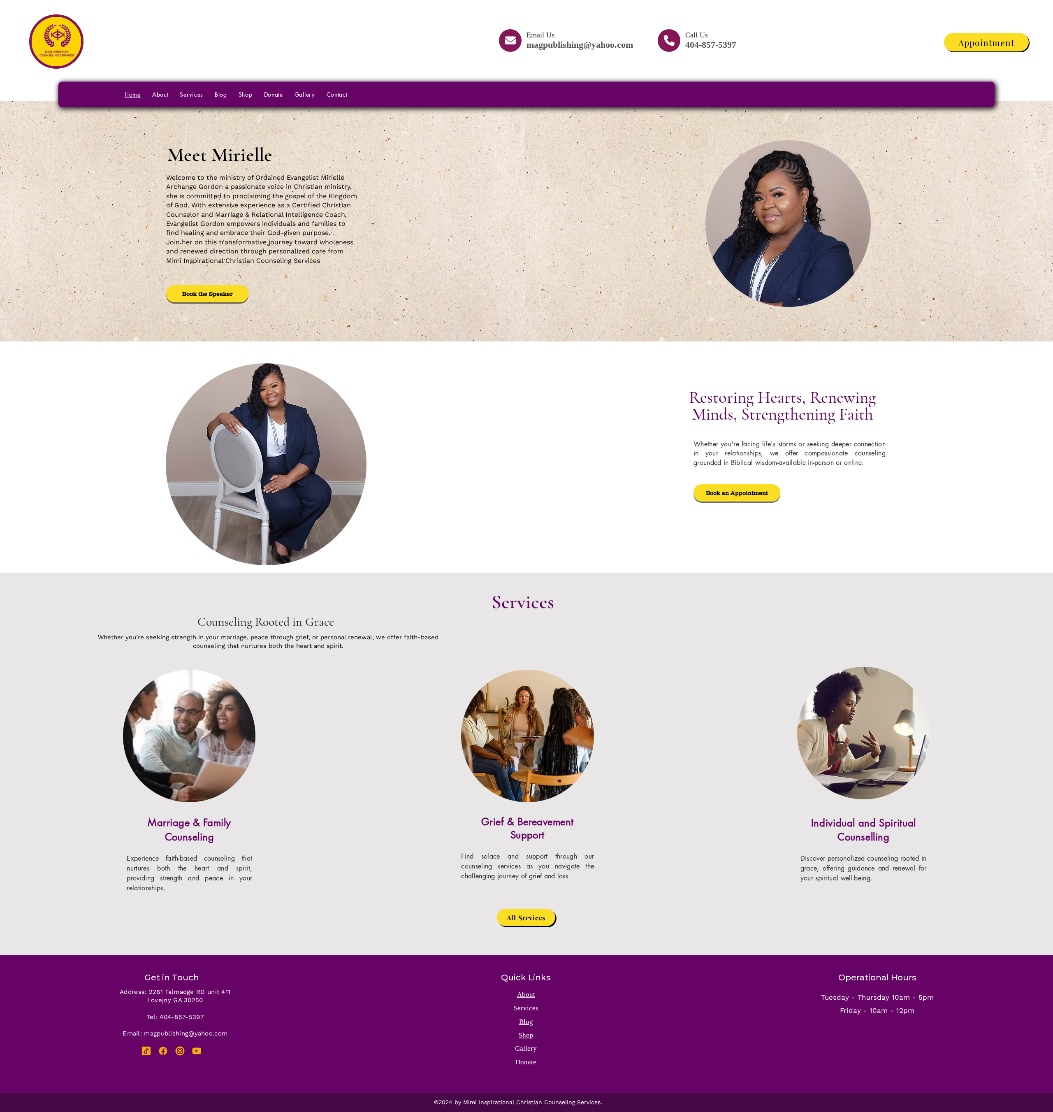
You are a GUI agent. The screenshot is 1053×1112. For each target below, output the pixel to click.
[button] (207, 293)
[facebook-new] (163, 1051)
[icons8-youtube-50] (197, 1051)
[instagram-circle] (180, 1051)
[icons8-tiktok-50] (146, 1051)
